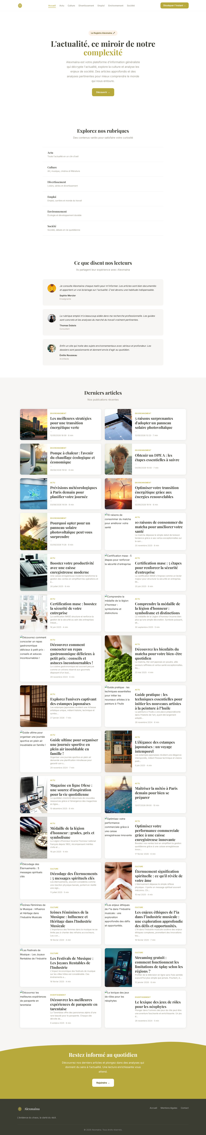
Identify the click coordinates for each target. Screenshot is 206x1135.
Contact (185, 1108)
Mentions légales (169, 1108)
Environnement (115, 5)
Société (131, 5)
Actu (61, 5)
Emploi (101, 5)
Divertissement (86, 5)
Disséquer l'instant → (174, 5)
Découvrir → (103, 92)
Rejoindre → (103, 1082)
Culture (71, 5)
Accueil (52, 5)
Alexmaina (32, 1109)
